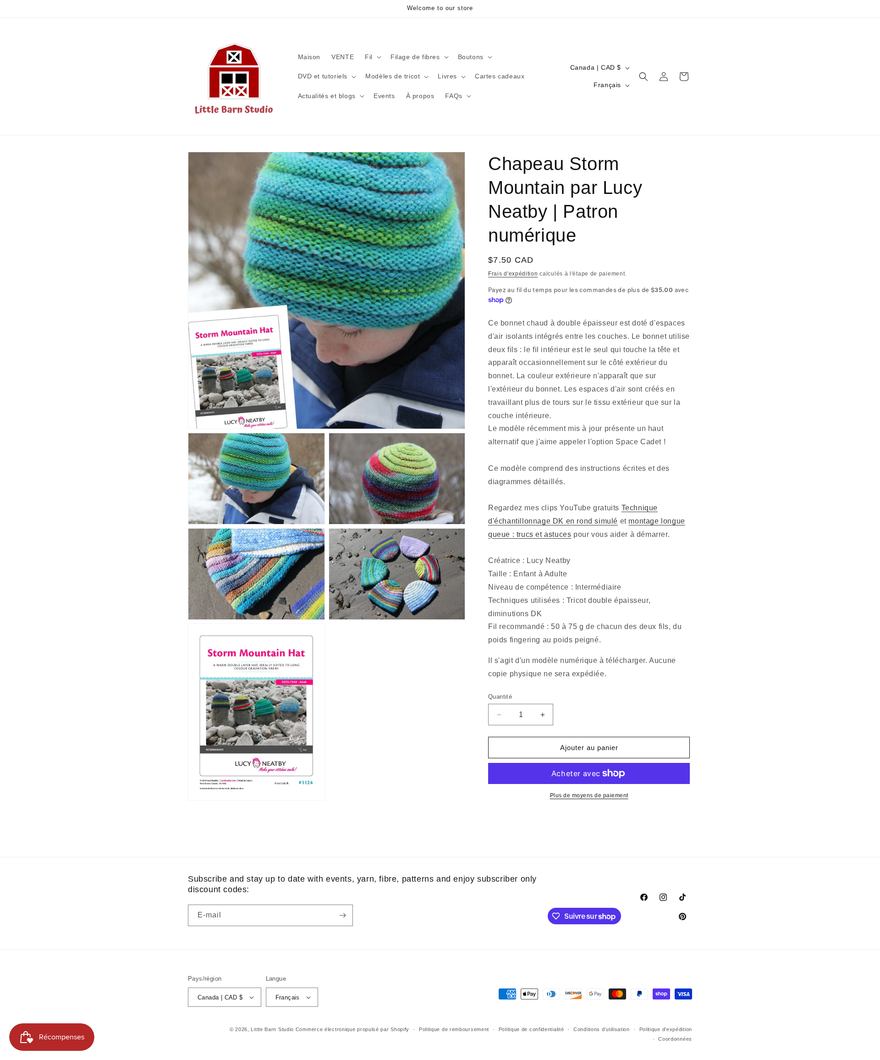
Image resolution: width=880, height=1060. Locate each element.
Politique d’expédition (665, 1029)
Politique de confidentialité (531, 1029)
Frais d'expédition (513, 274)
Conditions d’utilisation (601, 1029)
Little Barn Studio (272, 1029)
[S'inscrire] (342, 915)
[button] (372, 56)
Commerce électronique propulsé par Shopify (352, 1029)
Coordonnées (675, 1039)
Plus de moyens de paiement (589, 795)
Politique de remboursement (454, 1029)
